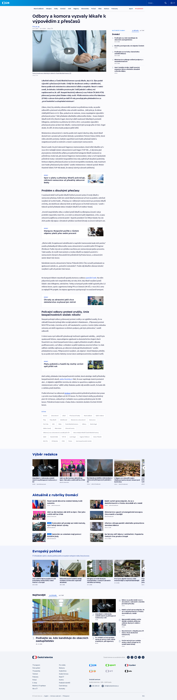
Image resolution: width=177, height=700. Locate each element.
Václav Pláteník (97, 437)
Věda (99, 8)
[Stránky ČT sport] (111, 665)
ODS (53, 424)
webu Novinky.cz (66, 379)
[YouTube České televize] (135, 657)
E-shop (34, 683)
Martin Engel (93, 424)
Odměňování (63, 420)
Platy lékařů (53, 420)
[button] (69, 51)
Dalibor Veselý (47, 428)
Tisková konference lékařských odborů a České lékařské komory (50, 73)
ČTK (33, 26)
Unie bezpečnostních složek (84, 441)
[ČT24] (5, 3)
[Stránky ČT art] (109, 671)
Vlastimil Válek (54, 437)
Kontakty (62, 688)
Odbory (84, 424)
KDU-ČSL (45, 441)
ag (38, 26)
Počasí (93, 8)
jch (36, 26)
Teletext (35, 674)
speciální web (91, 278)
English (46, 696)
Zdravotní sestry (69, 428)
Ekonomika (85, 8)
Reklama (62, 668)
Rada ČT (61, 677)
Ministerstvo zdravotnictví (78, 420)
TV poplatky (36, 671)
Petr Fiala (45, 424)
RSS (143, 696)
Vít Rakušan (55, 441)
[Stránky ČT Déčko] (92, 671)
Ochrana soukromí (55, 696)
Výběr (44, 437)
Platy (44, 420)
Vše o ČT (35, 688)
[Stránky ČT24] (92, 665)
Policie (70, 441)
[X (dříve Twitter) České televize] (139, 657)
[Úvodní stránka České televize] (42, 657)
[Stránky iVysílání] (130, 665)
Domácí (62, 8)
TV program (36, 665)
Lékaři (64, 415)
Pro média (62, 665)
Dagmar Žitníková (84, 437)
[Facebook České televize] (132, 657)
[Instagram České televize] (128, 657)
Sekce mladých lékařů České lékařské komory (86, 432)
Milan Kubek (58, 428)
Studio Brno (62, 671)
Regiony (76, 8)
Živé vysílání (36, 668)
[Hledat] (166, 3)
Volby (56, 8)
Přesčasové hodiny (75, 415)
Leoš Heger (73, 437)
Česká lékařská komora (71, 424)
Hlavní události (39, 8)
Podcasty (115, 8)
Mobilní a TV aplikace (39, 686)
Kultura (106, 8)
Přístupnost (66, 696)
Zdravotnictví (54, 415)
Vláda (59, 424)
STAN (63, 441)
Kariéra (61, 680)
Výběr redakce (100, 415)
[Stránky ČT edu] (128, 671)
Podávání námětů (64, 683)
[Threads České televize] (143, 657)
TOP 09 (64, 437)
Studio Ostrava (63, 674)
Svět (69, 8)
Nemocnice (92, 420)
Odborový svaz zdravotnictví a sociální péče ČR (56, 432)
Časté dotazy (63, 686)
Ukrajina (49, 8)
